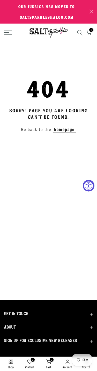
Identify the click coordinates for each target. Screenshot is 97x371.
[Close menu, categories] (73, 6)
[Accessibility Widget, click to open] (88, 185)
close (91, 11)
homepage (64, 129)
